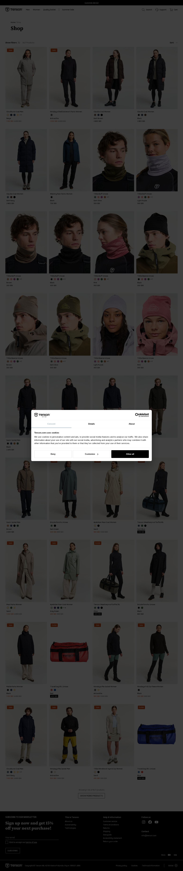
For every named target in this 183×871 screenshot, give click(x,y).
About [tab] (132, 424)
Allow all (130, 454)
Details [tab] (91, 424)
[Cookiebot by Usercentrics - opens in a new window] (137, 415)
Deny (53, 454)
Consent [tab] (51, 424)
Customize (90, 454)
